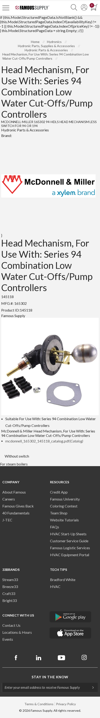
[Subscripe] (91, 687)
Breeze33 (10, 586)
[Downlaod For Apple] (70, 633)
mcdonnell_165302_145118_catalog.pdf (44, 441)
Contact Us (11, 625)
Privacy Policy (66, 704)
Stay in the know (50, 677)
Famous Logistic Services (70, 548)
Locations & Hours (17, 632)
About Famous (14, 492)
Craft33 (8, 593)
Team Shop (58, 513)
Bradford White (62, 579)
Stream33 (10, 579)
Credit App (59, 492)
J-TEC (7, 520)
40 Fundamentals (16, 513)
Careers (8, 499)
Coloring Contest (63, 506)
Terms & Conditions (38, 704)
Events (7, 639)
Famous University (65, 499)
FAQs (54, 527)
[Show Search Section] (74, 7)
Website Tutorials (64, 520)
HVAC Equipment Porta (69, 554)
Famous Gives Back (18, 506)
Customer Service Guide (69, 541)
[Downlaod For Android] (70, 617)
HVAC (55, 586)
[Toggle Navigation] (5, 8)
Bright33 (9, 600)
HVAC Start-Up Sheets (68, 534)
